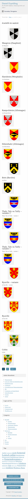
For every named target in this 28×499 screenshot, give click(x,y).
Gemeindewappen (12, 459)
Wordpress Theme (19, 468)
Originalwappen (12, 423)
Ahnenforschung (9, 393)
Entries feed (8, 407)
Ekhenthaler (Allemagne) (13, 144)
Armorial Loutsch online (13, 453)
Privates (7, 442)
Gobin (4, 349)
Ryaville (5, 316)
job (6, 440)
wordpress (9, 467)
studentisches (5, 465)
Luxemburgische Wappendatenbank (13, 387)
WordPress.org (8, 411)
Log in (6, 405)
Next (13, 369)
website (10, 438)
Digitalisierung (20, 455)
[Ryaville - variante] (14, 273)
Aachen (4, 453)
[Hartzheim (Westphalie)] (14, 67)
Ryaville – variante (10, 282)
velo (9, 436)
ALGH (14, 453)
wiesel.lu (3, 468)
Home (10, 17)
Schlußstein (22, 463)
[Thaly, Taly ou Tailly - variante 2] (14, 202)
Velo (9, 465)
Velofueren (7, 385)
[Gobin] (14, 340)
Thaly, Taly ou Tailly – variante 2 (12, 212)
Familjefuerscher (9, 383)
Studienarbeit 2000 (13, 487)
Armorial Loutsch (13, 476)
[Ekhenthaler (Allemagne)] (14, 135)
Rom (17, 463)
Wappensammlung (12, 429)
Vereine (7, 394)
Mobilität (10, 432)
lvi (8, 461)
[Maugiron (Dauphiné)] (14, 34)
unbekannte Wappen (13, 425)
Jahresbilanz (4, 461)
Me (6, 389)
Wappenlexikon (21, 465)
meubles (10, 421)
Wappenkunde (8, 380)
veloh (13, 465)
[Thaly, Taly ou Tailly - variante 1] (14, 238)
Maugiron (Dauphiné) (11, 43)
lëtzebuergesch (12, 461)
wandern (15, 465)
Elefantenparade (6, 457)
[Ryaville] (14, 307)
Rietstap (13, 463)
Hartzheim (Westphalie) (12, 77)
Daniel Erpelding (10, 3)
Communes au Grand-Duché (12, 391)
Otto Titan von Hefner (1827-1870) (13, 480)
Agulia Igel (9, 453)
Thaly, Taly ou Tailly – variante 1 (12, 248)
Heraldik (7, 419)
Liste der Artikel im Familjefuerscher (14, 381)
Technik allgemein (12, 434)
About (6, 396)
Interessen (7, 431)
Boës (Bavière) (8, 177)
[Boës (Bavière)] (14, 168)
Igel (22, 459)
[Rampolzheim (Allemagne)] (14, 101)
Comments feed (9, 409)
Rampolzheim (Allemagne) (13, 110)
